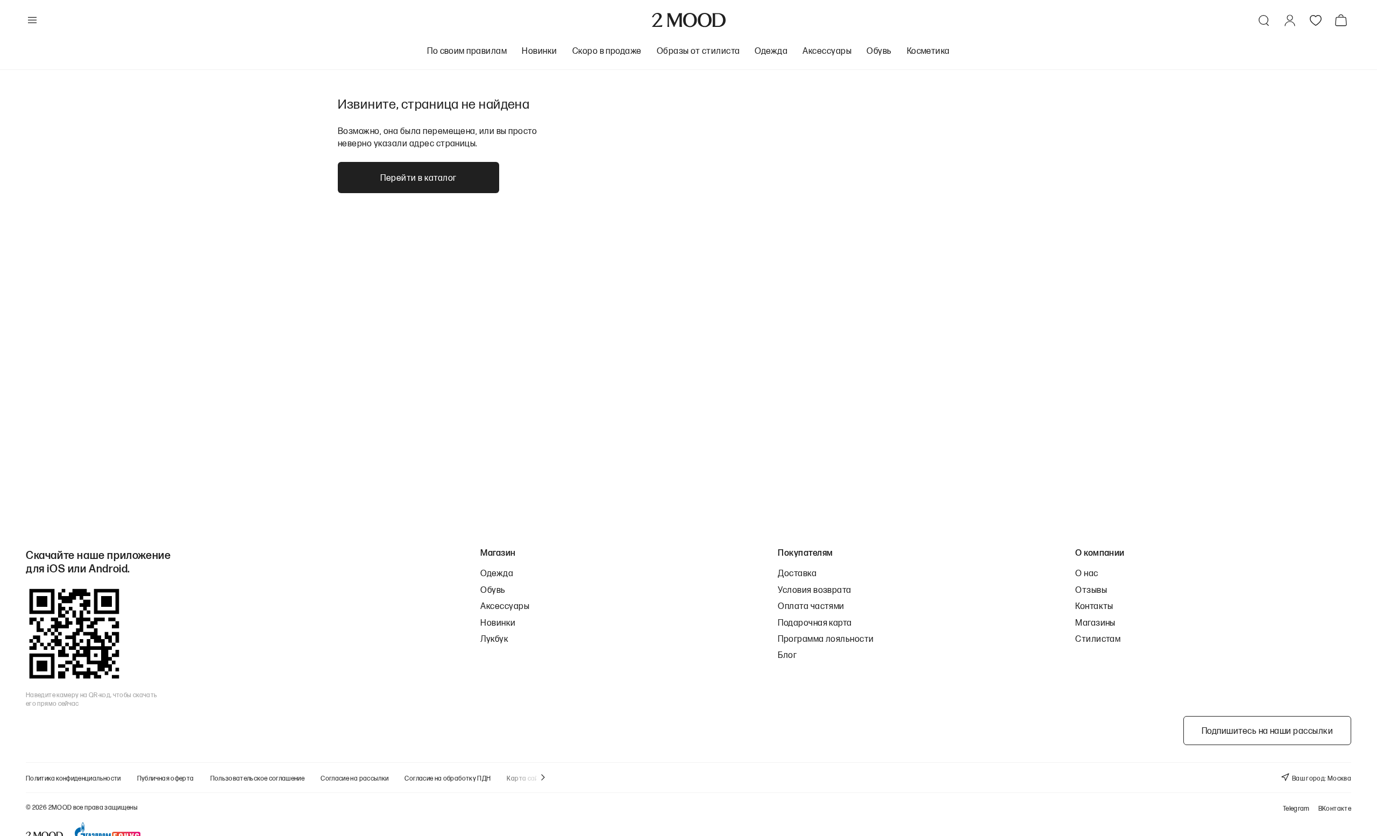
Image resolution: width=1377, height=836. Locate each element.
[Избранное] (1315, 20)
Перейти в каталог (418, 177)
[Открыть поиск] (1264, 20)
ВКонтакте (1334, 808)
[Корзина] (1343, 20)
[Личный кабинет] (1289, 20)
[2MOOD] (689, 20)
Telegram (1296, 808)
